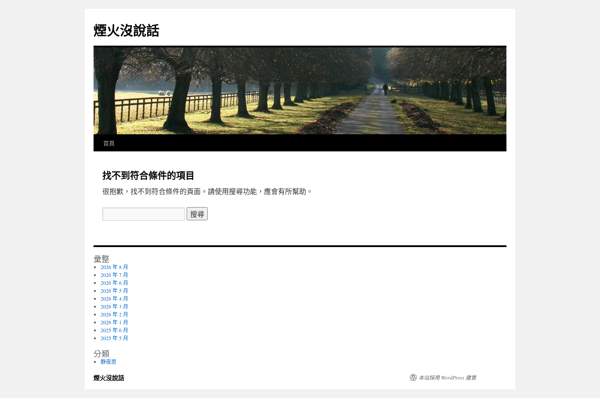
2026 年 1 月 (114, 322)
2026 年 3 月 (114, 306)
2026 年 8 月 (114, 266)
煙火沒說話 (126, 29)
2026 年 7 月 (114, 274)
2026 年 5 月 (114, 290)
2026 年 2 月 (114, 314)
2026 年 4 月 (114, 298)
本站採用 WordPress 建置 (447, 377)
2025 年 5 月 (114, 337)
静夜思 (108, 361)
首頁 (109, 143)
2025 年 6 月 (114, 329)
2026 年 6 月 (114, 282)
